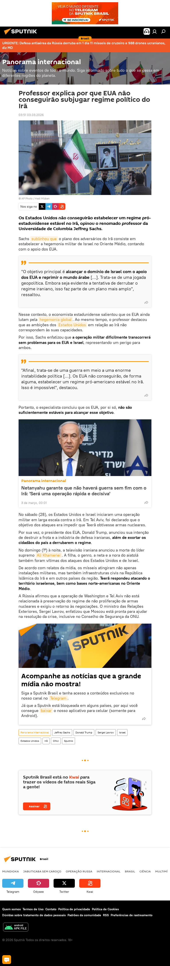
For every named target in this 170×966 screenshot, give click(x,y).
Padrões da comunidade (84, 915)
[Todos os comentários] (6, 959)
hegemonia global (55, 319)
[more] (146, 302)
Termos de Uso (33, 909)
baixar (46, 710)
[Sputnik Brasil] (21, 35)
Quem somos (11, 909)
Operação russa (79, 871)
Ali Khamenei (49, 555)
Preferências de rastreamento (132, 915)
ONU (56, 740)
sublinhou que (44, 238)
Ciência (145, 871)
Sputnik (68, 740)
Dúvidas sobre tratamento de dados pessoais (34, 915)
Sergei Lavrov (106, 732)
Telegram (58, 698)
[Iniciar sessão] (154, 31)
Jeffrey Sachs (62, 732)
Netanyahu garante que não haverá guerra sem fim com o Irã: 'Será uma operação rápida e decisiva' (83, 490)
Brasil (130, 871)
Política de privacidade (74, 909)
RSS (106, 915)
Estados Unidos (72, 324)
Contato (50, 909)
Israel (122, 732)
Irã (46, 740)
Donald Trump (83, 732)
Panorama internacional (43, 481)
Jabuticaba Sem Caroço (42, 871)
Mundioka (10, 871)
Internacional (108, 871)
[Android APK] (16, 928)
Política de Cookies (105, 909)
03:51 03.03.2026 (31, 115)
